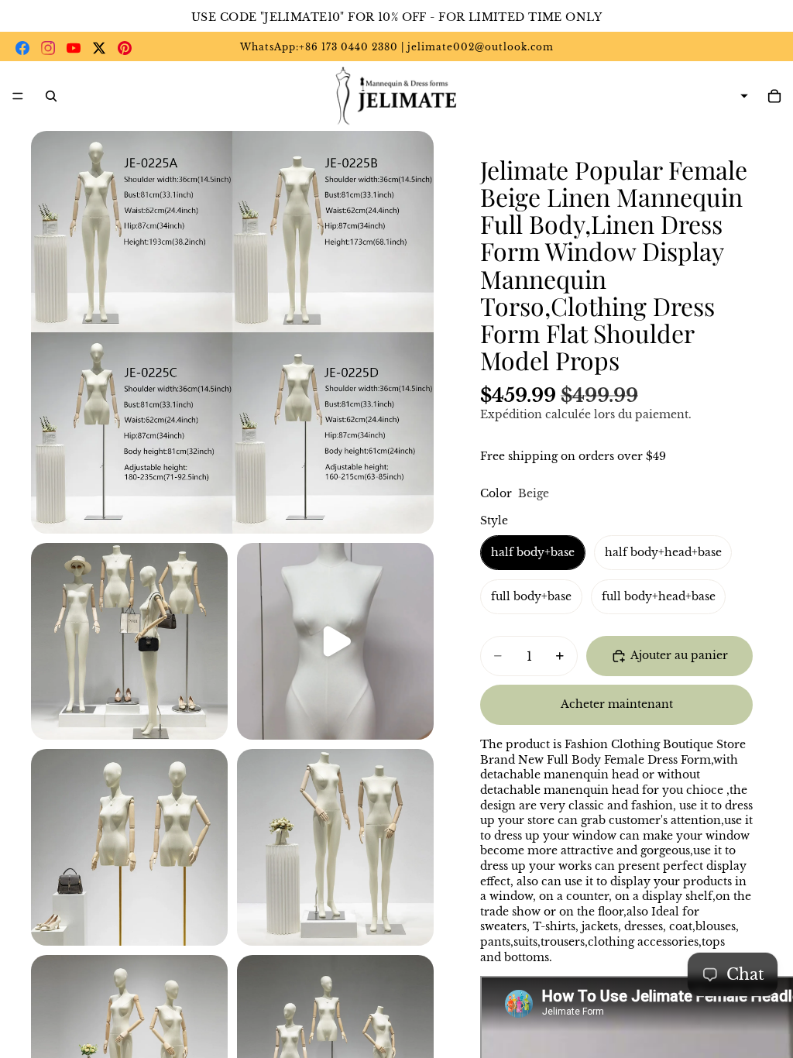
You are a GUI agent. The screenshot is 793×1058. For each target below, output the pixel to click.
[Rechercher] (51, 96)
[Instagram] (48, 48)
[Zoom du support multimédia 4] (129, 847)
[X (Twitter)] (99, 48)
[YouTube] (74, 48)
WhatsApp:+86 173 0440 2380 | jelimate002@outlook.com (397, 47)
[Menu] (18, 96)
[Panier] (774, 96)
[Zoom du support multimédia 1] (232, 332)
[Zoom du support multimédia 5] (335, 847)
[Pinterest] (125, 48)
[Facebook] (22, 48)
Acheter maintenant (617, 704)
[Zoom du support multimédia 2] (129, 641)
